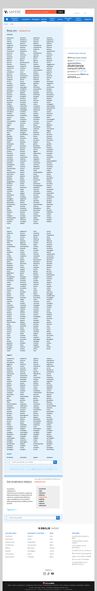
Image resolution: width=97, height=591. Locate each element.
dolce (69, 63)
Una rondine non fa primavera (79, 547)
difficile (81, 68)
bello (87, 74)
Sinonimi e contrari (15, 19)
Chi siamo (31, 587)
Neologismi (35, 19)
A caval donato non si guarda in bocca (79, 563)
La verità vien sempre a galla (80, 537)
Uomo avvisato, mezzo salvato (80, 542)
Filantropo (9, 539)
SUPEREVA (87, 585)
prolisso (77, 63)
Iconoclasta (9, 554)
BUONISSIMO (80, 585)
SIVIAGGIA (66, 585)
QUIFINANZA (72, 585)
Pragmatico (32, 542)
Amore (52, 548)
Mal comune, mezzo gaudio (81, 553)
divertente (75, 65)
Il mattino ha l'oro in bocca (81, 550)
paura (78, 77)
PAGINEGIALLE (21, 585)
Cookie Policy (49, 587)
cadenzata (42, 505)
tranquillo (72, 68)
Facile (30, 539)
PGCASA (40, 585)
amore (71, 77)
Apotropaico (9, 557)
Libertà (30, 536)
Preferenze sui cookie (59, 587)
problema (79, 60)
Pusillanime (9, 545)
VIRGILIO (14, 585)
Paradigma (31, 551)
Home (7, 19)
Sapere (15, 11)
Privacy (43, 587)
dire (69, 57)
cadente (41, 499)
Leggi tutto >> (12, 510)
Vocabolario (26, 19)
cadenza (42, 503)
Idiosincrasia (9, 542)
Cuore (52, 551)
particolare (76, 74)
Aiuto (66, 587)
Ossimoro (8, 536)
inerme (69, 74)
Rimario (44, 19)
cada (40, 491)
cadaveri (42, 495)
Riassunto (31, 548)
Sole (51, 539)
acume (81, 71)
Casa (51, 542)
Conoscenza (32, 545)
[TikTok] (48, 574)
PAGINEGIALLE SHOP (31, 585)
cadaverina (43, 497)
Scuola (60, 19)
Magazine (87, 19)
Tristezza (31, 557)
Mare (51, 545)
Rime (12, 24)
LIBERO (9, 585)
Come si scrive (52, 19)
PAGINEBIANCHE (47, 585)
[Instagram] (45, 574)
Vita (51, 536)
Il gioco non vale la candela (81, 556)
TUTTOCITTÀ (55, 585)
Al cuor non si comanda (80, 559)
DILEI (61, 585)
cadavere (42, 493)
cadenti (41, 501)
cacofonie (42, 489)
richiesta (83, 58)
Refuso (7, 548)
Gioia (29, 554)
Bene (51, 557)
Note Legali (38, 587)
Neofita (8, 551)
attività (69, 61)
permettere (71, 72)
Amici (52, 554)
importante (76, 58)
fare (83, 74)
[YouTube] (52, 574)
